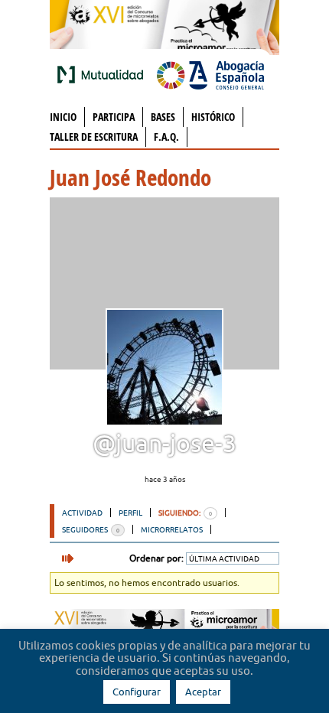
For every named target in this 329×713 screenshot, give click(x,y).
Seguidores (90, 529)
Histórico (213, 116)
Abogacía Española (210, 74)
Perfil (130, 512)
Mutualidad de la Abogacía (103, 74)
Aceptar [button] (203, 691)
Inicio (63, 116)
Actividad (82, 512)
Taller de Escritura (94, 136)
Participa (114, 116)
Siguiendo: (185, 512)
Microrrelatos (172, 529)
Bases (163, 116)
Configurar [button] (136, 691)
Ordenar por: (156, 558)
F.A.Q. (166, 136)
